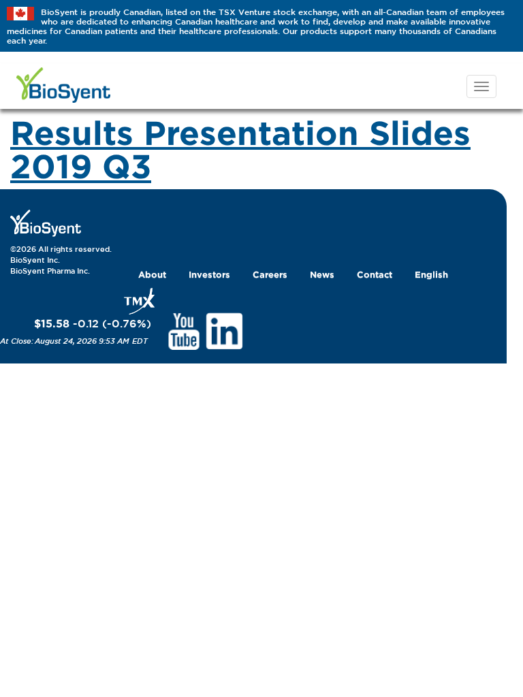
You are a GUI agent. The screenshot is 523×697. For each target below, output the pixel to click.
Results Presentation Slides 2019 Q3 (240, 149)
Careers (270, 274)
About (152, 274)
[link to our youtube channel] (183, 330)
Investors (209, 274)
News (322, 274)
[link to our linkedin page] (224, 330)
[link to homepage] (45, 222)
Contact (374, 274)
